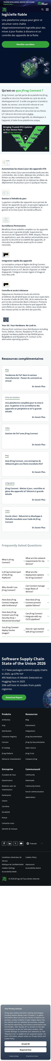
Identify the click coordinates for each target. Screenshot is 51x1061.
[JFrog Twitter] (15, 843)
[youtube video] (25, 138)
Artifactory (6, 720)
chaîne (30, 114)
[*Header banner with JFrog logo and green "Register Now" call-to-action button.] (25, 3)
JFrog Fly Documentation (35, 742)
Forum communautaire (35, 791)
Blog (27, 720)
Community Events (33, 786)
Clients (4, 801)
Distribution (6, 731)
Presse (4, 817)
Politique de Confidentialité (12, 864)
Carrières (5, 806)
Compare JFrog (31, 759)
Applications (30, 797)
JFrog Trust (30, 753)
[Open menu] (47, 9)
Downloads (30, 780)
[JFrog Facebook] (4, 843)
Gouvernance (7, 780)
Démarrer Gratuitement (11, 759)
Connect (5, 742)
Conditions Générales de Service (11, 859)
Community (30, 775)
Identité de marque (9, 829)
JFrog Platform (7, 753)
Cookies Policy (31, 857)
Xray (3, 725)
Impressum (30, 864)
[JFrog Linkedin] (10, 843)
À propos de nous (9, 775)
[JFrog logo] (5, 9)
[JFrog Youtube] (21, 843)
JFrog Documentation (34, 736)
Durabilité (6, 812)
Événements (30, 725)
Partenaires (6, 795)
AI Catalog (6, 748)
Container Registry (9, 736)
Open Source (31, 748)
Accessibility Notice (33, 868)
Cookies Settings (8, 868)
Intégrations (30, 731)
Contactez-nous (8, 823)
